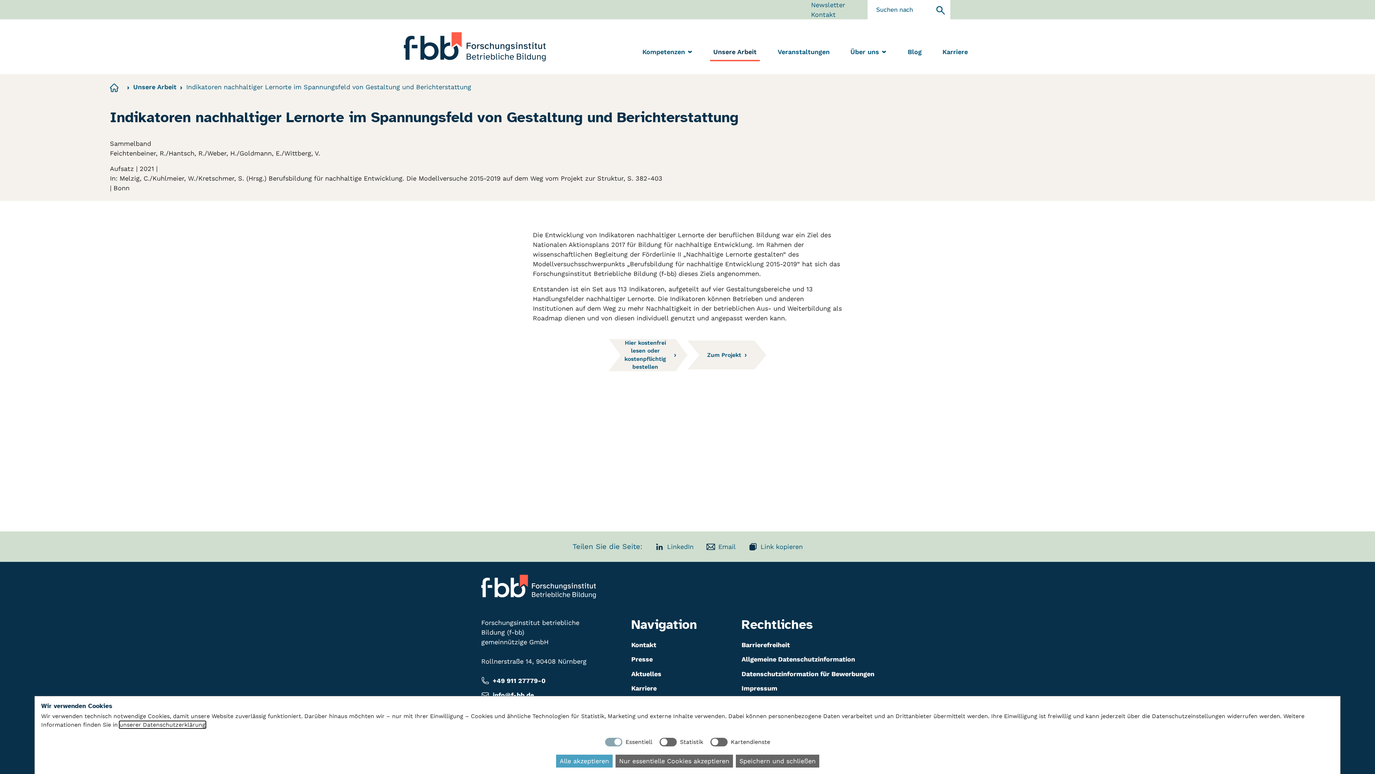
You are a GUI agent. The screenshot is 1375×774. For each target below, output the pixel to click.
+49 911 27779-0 (519, 680)
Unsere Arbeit (735, 52)
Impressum (759, 688)
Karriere (955, 52)
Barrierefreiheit (766, 645)
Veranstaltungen (804, 52)
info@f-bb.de (513, 695)
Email (727, 546)
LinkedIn (680, 546)
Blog (915, 52)
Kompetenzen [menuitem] (663, 52)
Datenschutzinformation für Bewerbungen (808, 674)
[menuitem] (735, 52)
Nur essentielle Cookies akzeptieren (674, 761)
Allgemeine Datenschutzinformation (798, 659)
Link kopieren (782, 546)
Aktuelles (646, 674)
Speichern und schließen (777, 761)
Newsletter (828, 5)
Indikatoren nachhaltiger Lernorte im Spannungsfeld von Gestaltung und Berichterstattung (328, 87)
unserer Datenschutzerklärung (163, 724)
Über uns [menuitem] (864, 52)
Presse (642, 659)
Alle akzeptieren (584, 761)
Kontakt (823, 14)
